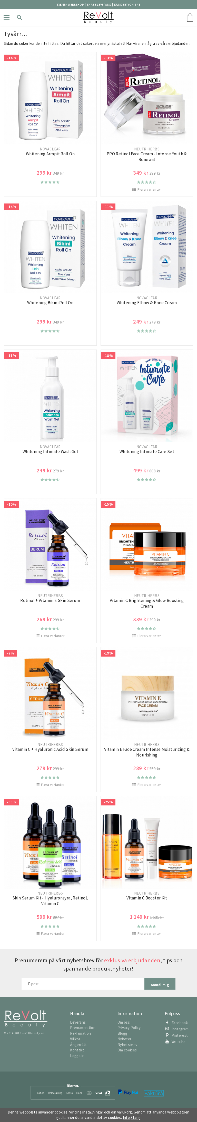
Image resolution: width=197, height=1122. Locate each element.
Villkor (75, 1038)
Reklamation (80, 1033)
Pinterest (180, 1035)
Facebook (180, 1022)
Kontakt (77, 1050)
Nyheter (124, 1038)
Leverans (78, 1022)
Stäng (136, 1117)
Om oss (123, 1022)
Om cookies (127, 1050)
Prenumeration (82, 1027)
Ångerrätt (78, 1044)
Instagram (180, 1028)
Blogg (122, 1033)
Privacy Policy (129, 1027)
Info (126, 1117)
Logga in (77, 1055)
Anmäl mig (160, 984)
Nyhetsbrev (127, 1044)
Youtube (179, 1041)
